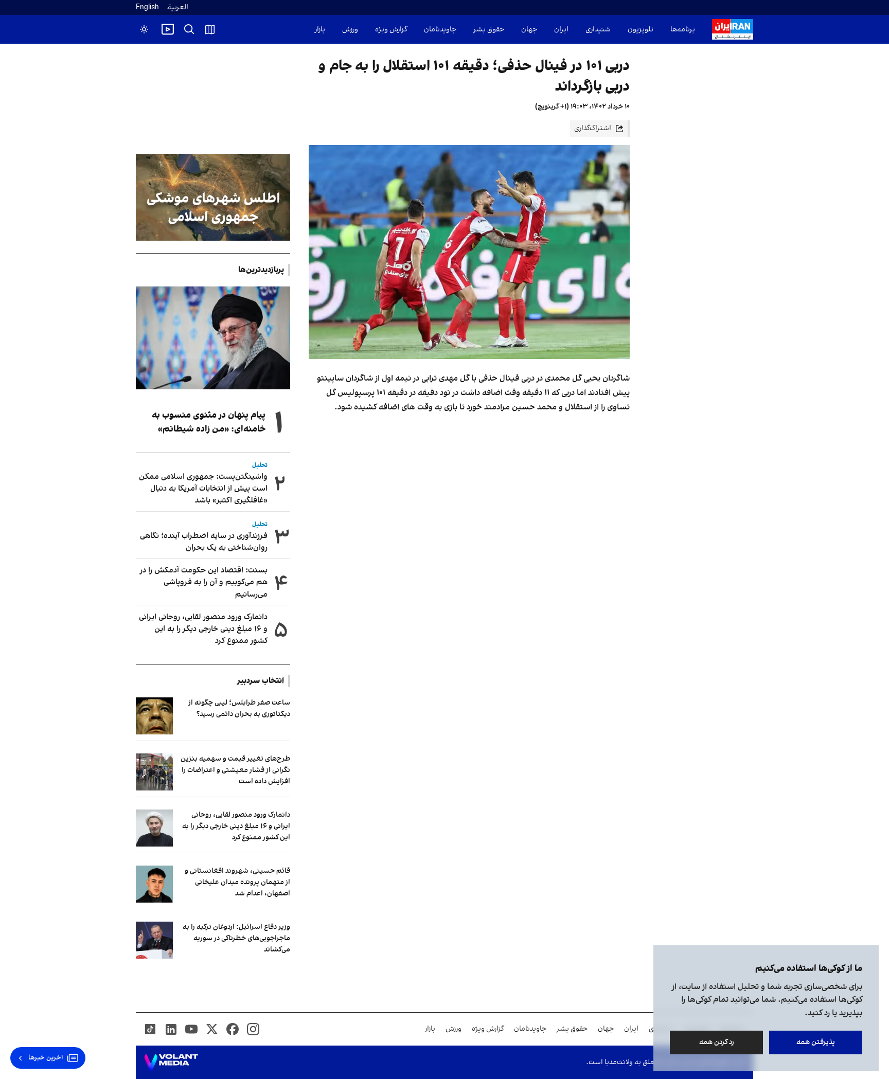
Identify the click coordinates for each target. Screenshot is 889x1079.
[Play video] (168, 29)
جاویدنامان (440, 29)
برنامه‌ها (682, 29)
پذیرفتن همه (815, 1042)
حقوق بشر (488, 29)
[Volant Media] (171, 1062)
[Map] (210, 29)
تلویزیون (640, 29)
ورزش (350, 29)
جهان (529, 29)
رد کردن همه (716, 1042)
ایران (561, 29)
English (147, 7)
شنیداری (598, 29)
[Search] (189, 29)
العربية (177, 7)
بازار (320, 29)
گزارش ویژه (391, 29)
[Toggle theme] (144, 29)
